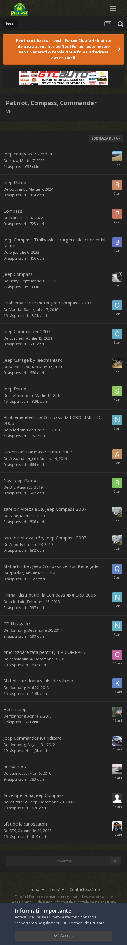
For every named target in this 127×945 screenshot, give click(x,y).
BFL (12, 487)
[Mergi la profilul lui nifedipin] (117, 420)
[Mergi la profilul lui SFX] (117, 826)
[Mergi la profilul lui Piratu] (117, 769)
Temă (55, 889)
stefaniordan (21, 395)
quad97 (16, 573)
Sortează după (105, 138)
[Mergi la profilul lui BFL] (117, 483)
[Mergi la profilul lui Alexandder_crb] (117, 454)
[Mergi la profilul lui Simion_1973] (117, 391)
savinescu (18, 773)
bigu (13, 252)
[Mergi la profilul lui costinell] (117, 334)
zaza (13, 160)
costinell (16, 338)
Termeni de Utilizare (87, 923)
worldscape (19, 366)
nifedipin (17, 430)
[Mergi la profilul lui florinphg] (117, 712)
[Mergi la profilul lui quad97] (117, 569)
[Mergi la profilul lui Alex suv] (117, 741)
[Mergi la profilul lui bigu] (117, 242)
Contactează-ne (84, 889)
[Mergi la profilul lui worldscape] (117, 363)
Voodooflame (21, 309)
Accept (65, 935)
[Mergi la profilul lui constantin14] (117, 655)
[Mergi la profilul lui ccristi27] (117, 277)
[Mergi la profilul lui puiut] (117, 214)
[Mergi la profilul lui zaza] (117, 156)
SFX (12, 830)
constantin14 (20, 658)
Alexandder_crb (23, 458)
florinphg (17, 630)
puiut (14, 217)
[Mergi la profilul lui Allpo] (117, 512)
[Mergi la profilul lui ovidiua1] (117, 305)
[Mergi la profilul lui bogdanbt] (117, 185)
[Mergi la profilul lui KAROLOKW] (117, 683)
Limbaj (34, 889)
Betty (14, 281)
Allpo (13, 515)
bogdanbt (18, 189)
